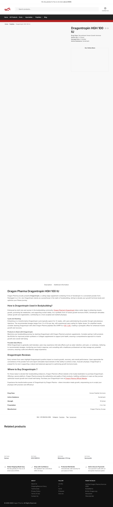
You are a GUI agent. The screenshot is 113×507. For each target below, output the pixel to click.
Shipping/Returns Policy (39, 486)
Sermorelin (88, 458)
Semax (6, 458)
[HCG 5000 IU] (105, 28)
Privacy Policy (35, 491)
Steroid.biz (88, 493)
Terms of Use (35, 493)
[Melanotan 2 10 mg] (70, 443)
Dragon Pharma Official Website (76, 378)
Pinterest (61, 491)
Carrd (60, 489)
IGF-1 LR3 (67, 325)
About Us (34, 484)
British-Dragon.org (91, 491)
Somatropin (73, 417)
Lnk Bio (60, 484)
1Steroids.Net (89, 496)
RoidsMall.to (89, 489)
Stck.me (61, 493)
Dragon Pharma (18, 503)
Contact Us (105, 10)
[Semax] (16, 443)
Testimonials (35, 489)
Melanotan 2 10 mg (64, 458)
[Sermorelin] (97, 443)
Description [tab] (48, 285)
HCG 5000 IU (35, 458)
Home (6, 24)
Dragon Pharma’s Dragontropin (64, 310)
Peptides (11, 24)
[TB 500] (108, 28)
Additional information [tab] (61, 285)
